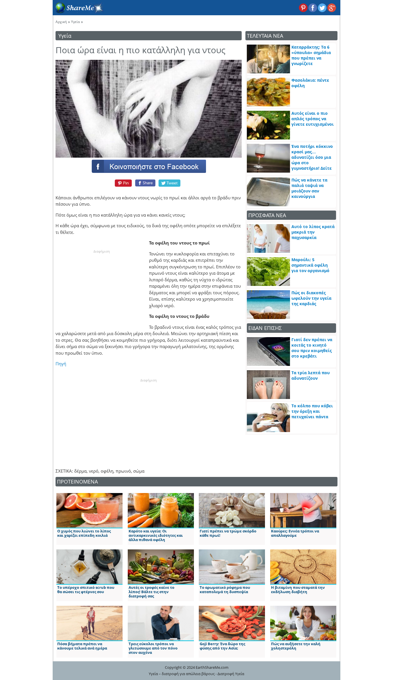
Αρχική (61, 21)
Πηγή (61, 363)
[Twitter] (170, 183)
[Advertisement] (101, 290)
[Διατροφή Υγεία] (78, 12)
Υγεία (75, 21)
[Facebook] (148, 166)
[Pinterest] (122, 183)
